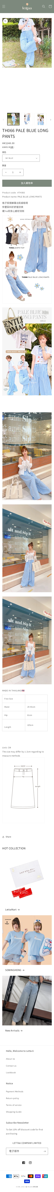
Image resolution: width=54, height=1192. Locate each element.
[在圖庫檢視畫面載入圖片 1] (13, 119)
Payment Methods (14, 1091)
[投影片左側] (3, 119)
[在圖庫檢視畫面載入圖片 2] (27, 119)
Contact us (11, 1065)
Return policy (12, 1098)
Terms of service (14, 1105)
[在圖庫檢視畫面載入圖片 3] (40, 119)
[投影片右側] (50, 119)
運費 (12, 147)
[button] (3, 6)
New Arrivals (12, 1030)
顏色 (4, 152)
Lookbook (11, 1072)
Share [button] (8, 836)
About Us (10, 1058)
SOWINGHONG (13, 970)
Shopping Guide (13, 1111)
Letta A (23, 1186)
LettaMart (10, 909)
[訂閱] (44, 1151)
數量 (4, 165)
